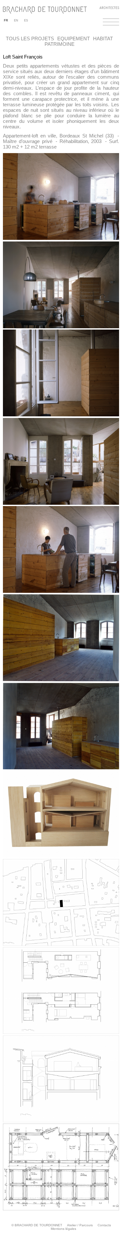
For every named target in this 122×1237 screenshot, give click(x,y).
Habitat (103, 38)
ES (26, 20)
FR (6, 20)
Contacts (104, 1225)
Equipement (73, 38)
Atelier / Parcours (80, 1225)
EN (16, 20)
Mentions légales (63, 1228)
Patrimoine (60, 44)
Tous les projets (30, 38)
